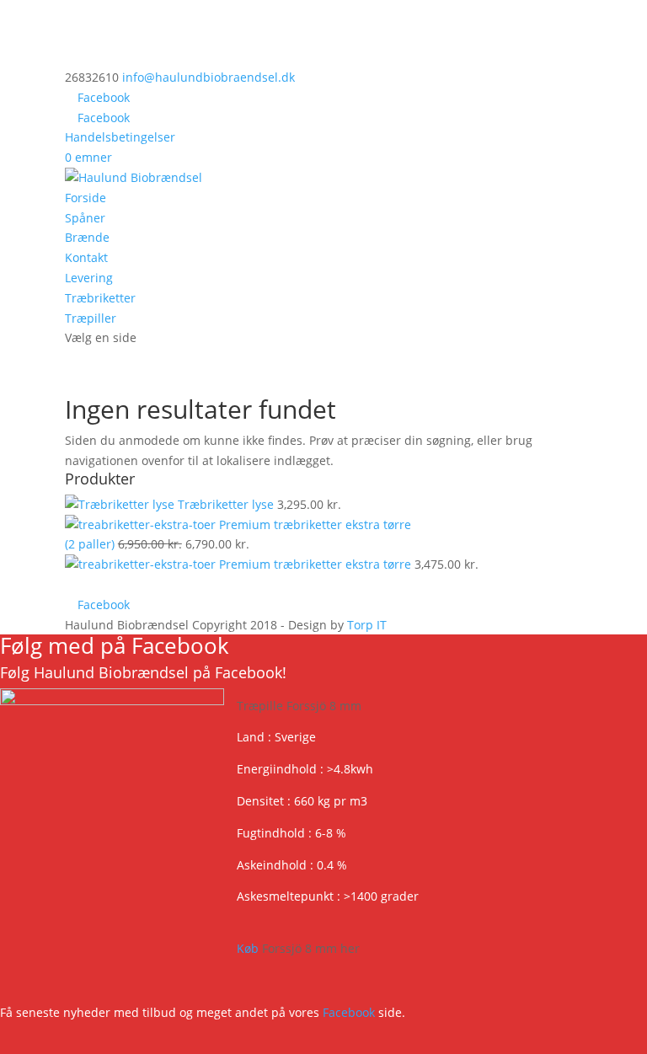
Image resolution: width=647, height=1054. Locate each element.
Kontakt (86, 257)
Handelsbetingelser (120, 137)
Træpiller (90, 318)
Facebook (349, 1012)
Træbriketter (100, 298)
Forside (85, 198)
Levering (89, 278)
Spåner (85, 218)
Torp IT (367, 625)
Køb (298, 948)
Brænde (87, 237)
